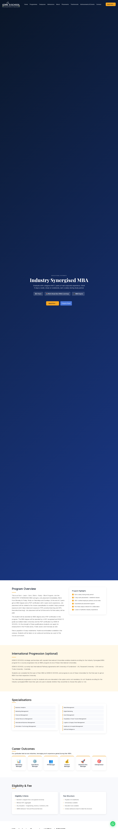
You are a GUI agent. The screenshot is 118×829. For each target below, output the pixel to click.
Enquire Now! (66, 303)
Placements (65, 4)
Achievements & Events (87, 4)
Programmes (33, 4)
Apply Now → (110, 4)
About (58, 4)
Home (26, 4)
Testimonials (74, 4)
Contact (98, 4)
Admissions (50, 4)
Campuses (42, 4)
